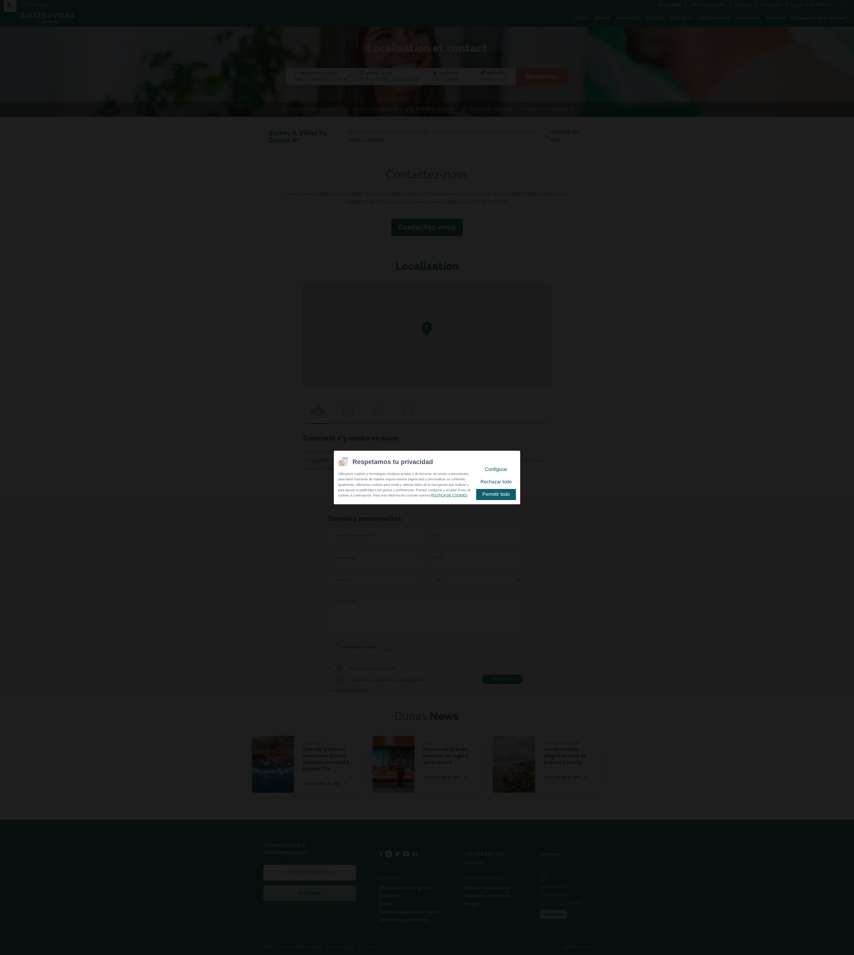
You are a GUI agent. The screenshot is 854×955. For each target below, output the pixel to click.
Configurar (496, 469)
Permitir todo (496, 494)
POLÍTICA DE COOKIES (449, 495)
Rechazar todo (496, 482)
